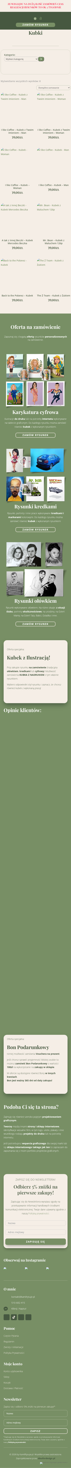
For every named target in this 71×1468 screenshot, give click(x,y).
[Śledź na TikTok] (14, 1317)
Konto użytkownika (13, 1371)
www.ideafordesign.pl (29, 1159)
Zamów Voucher (35, 1088)
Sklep (6, 1376)
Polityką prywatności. (38, 1213)
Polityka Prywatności (14, 1352)
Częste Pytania (11, 1335)
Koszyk (7, 1382)
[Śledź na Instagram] (7, 1317)
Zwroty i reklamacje (13, 1347)
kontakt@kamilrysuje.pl (23, 1296)
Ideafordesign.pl (46, 1458)
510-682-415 (18, 1302)
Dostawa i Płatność (13, 1388)
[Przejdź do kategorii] (41, 59)
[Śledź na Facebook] (21, 1317)
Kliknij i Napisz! (18, 1308)
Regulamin (9, 1341)
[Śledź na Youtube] (28, 1317)
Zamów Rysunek (35, 24)
